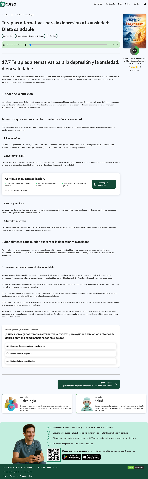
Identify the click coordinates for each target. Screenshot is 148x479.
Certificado (110, 4)
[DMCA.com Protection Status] (136, 471)
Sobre (127, 4)
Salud (19, 15)
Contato (137, 4)
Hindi (30, 476)
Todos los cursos (8, 15)
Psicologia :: (29, 15)
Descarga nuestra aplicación (75, 451)
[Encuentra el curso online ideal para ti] (145, 4)
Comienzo (98, 4)
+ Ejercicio (52, 36)
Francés (23, 476)
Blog (120, 4)
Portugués (14, 476)
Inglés (5, 476)
